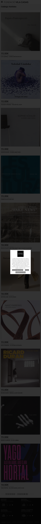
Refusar (27, 270)
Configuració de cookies (20, 272)
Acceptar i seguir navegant (18, 270)
